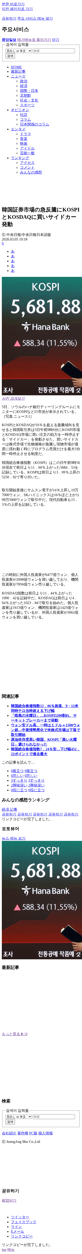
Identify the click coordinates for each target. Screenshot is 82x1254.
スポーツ (27, 105)
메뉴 (11, 1249)
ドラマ (25, 134)
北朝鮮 (25, 95)
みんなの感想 (31, 172)
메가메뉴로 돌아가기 (34, 40)
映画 (23, 143)
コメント (27, 167)
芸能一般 (27, 153)
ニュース (18, 76)
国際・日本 (29, 91)
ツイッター (20, 1217)
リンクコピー (22, 1236)
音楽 (23, 139)
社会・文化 (29, 100)
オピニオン (20, 110)
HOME (16, 67)
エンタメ (18, 129)
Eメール (17, 1231)
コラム (25, 119)
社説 (23, 115)
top (4, 1249)
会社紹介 (9, 1133)
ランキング (20, 158)
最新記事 (18, 71)
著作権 (22, 1133)
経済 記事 (9, 809)
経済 (23, 86)
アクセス (27, 163)
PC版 (33, 1133)
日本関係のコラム (34, 124)
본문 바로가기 (13, 4)
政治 (23, 81)
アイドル (27, 148)
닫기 (55, 40)
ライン (16, 1227)
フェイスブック (23, 1222)
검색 (10, 56)
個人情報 (45, 1133)
